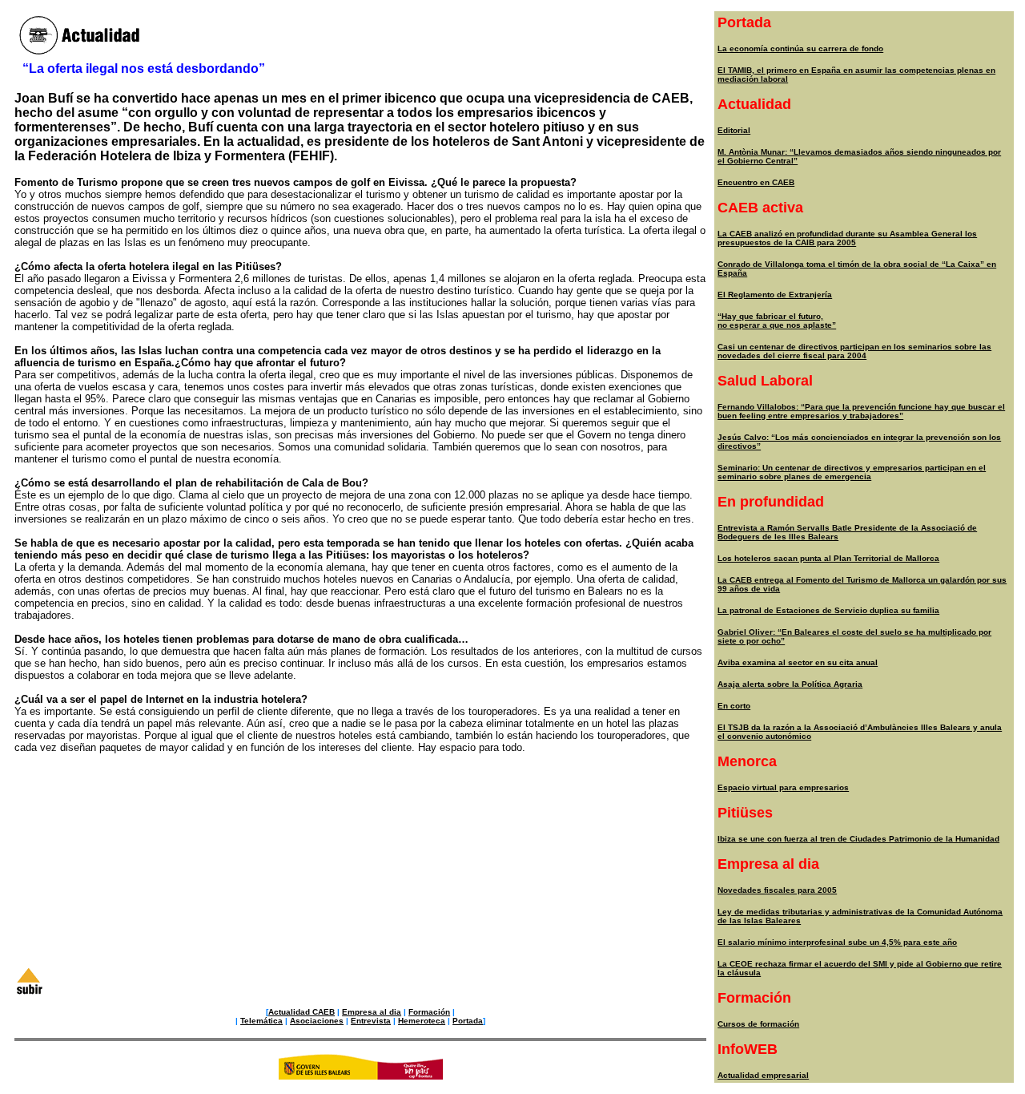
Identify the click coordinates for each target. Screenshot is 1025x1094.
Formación (429, 1011)
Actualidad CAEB (301, 1011)
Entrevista (371, 1020)
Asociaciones (317, 1020)
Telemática (261, 1020)
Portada (467, 1020)
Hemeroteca (421, 1020)
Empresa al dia (371, 1011)
